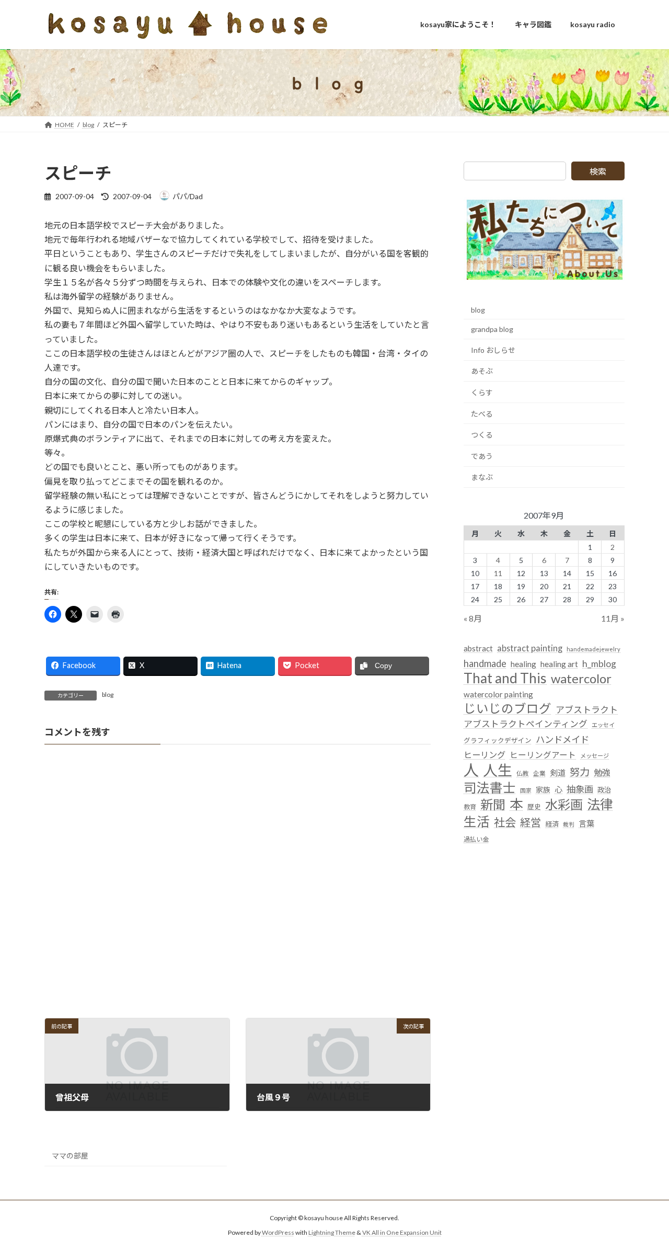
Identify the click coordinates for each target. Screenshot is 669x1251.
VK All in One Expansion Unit (402, 1232)
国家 (526, 790)
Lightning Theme (331, 1232)
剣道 (558, 772)
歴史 (534, 806)
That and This (505, 678)
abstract (478, 648)
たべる (482, 413)
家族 (543, 789)
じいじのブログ (507, 709)
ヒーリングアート (543, 754)
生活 (477, 821)
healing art (559, 663)
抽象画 (580, 789)
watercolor (581, 678)
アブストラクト (587, 709)
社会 (505, 822)
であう (482, 455)
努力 (580, 772)
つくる (482, 434)
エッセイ (603, 724)
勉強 (602, 772)
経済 (552, 823)
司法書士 (490, 788)
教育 (470, 807)
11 (498, 572)
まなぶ (482, 477)
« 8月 (473, 618)
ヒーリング (484, 754)
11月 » (613, 618)
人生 (497, 770)
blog (107, 694)
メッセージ (594, 755)
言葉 (586, 823)
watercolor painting (498, 694)
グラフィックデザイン (498, 740)
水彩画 (564, 804)
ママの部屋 (70, 1155)
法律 (600, 804)
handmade (485, 663)
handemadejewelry (593, 649)
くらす (482, 392)
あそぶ (482, 370)
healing (523, 663)
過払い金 (476, 839)
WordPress (278, 1232)
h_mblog (599, 663)
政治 (604, 790)
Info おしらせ (493, 349)
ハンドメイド (562, 738)
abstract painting (529, 648)
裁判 (568, 823)
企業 (539, 773)
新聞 (492, 804)
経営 (530, 822)
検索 (598, 171)
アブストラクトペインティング (525, 723)
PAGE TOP (643, 1203)
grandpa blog (492, 329)
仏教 (522, 773)
